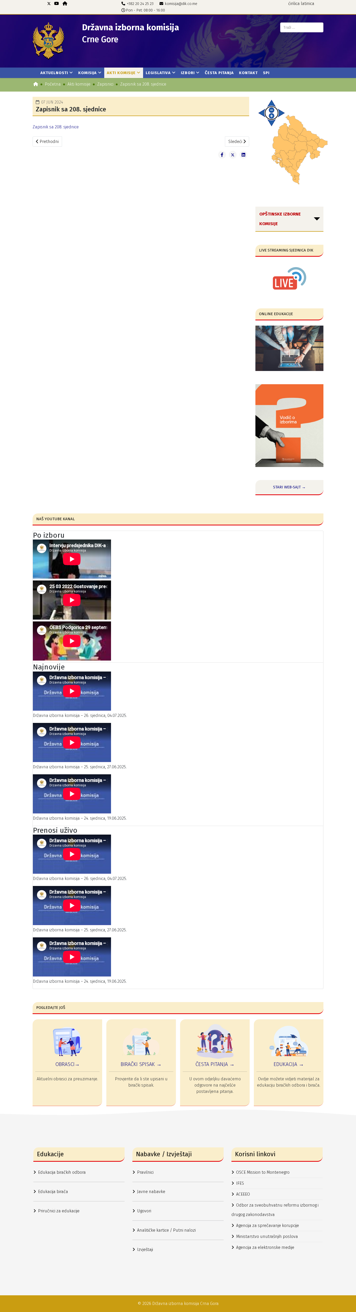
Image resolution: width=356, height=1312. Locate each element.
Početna (53, 84)
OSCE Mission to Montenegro (263, 1172)
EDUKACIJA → (289, 1064)
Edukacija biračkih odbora (62, 1172)
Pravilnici (145, 1172)
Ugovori (144, 1210)
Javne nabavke (151, 1191)
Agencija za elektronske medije (265, 1247)
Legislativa (158, 72)
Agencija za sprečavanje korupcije (267, 1225)
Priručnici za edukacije (58, 1210)
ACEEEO (243, 1194)
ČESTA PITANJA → (215, 1064)
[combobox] (301, 27)
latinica (307, 3)
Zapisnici (105, 84)
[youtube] (56, 3)
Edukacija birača (53, 1191)
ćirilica (294, 3)
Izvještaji (145, 1249)
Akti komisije (121, 72)
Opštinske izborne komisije (280, 218)
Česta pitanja (219, 72)
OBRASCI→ (67, 1064)
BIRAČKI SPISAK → (141, 1064)
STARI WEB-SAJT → (289, 487)
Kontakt (248, 72)
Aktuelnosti (54, 72)
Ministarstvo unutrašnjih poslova (267, 1236)
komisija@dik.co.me (181, 4)
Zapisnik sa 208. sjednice (56, 126)
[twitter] (49, 3)
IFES (240, 1183)
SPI (266, 72)
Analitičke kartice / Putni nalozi (166, 1230)
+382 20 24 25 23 (140, 4)
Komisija (87, 72)
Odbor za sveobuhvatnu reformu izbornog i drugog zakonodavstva (274, 1210)
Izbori (188, 72)
